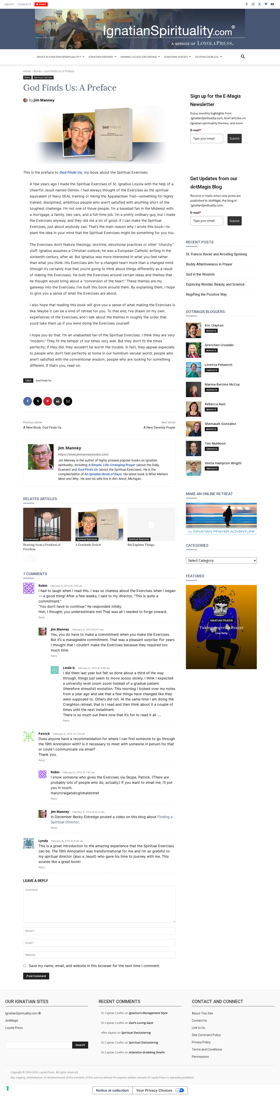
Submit (235, 138)
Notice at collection (112, 1090)
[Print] (57, 401)
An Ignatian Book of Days (103, 474)
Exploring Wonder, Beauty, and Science (215, 284)
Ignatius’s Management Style (148, 1013)
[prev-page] (26, 559)
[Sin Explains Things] (151, 524)
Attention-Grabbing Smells (146, 1052)
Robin (42, 585)
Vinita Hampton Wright (223, 463)
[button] (243, 56)
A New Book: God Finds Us (42, 427)
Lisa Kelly (221, 632)
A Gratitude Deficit (88, 545)
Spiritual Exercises (43, 77)
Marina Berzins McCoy (222, 384)
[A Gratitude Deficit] (99, 524)
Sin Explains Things (141, 545)
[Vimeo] (266, 4)
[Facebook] (246, 4)
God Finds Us (71, 172)
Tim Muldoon (215, 443)
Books (38, 71)
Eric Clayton (214, 325)
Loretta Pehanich (218, 365)
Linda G (69, 668)
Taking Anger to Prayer (221, 627)
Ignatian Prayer (221, 620)
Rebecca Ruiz (215, 404)
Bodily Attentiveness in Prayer (209, 264)
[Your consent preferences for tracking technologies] (8, 1088)
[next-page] (33, 559)
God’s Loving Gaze (141, 1023)
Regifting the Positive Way (206, 294)
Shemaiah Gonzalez (220, 424)
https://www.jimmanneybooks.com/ (83, 454)
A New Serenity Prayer (159, 427)
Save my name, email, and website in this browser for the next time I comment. (94, 965)
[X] (259, 4)
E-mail (195, 130)
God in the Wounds (200, 274)
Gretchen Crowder (219, 345)
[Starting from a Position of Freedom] (47, 524)
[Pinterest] (47, 401)
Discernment (31, 539)
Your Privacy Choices (154, 1090)
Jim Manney (44, 100)
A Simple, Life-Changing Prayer (111, 465)
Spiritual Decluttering (135, 1033)
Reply (41, 617)
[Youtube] (272, 4)
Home (27, 71)
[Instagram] (253, 4)
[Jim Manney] (26, 100)
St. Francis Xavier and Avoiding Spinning (216, 254)
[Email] (67, 401)
